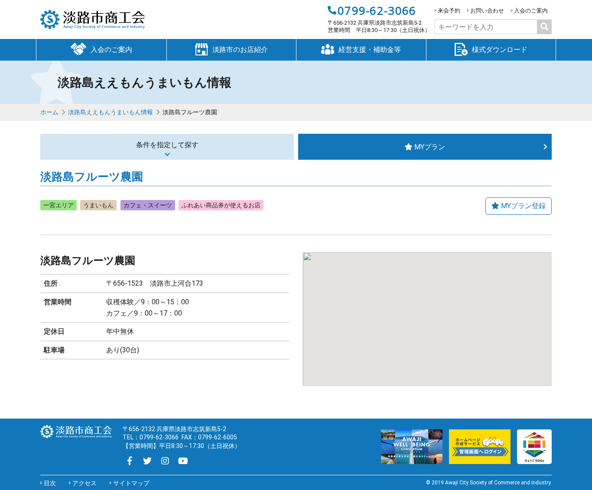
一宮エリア (58, 205)
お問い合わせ (487, 10)
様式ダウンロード (499, 49)
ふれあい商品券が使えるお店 (221, 205)
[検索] (544, 26)
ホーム (49, 112)
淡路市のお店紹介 (240, 49)
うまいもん (98, 205)
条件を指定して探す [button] (167, 145)
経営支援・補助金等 (369, 49)
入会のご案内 (531, 10)
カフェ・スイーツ (148, 205)
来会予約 (449, 10)
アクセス (84, 483)
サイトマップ (131, 483)
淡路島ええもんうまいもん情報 (110, 112)
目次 (50, 483)
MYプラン (429, 147)
